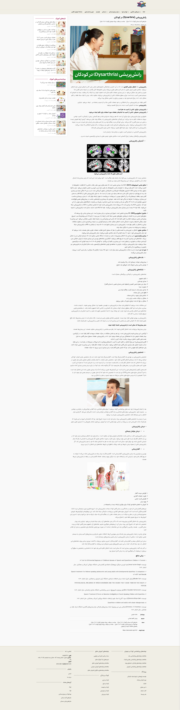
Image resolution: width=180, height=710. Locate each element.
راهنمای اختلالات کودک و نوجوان (129, 626)
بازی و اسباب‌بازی (89, 12)
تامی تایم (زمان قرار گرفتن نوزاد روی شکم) (45, 107)
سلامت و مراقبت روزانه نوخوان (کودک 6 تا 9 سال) (112, 21)
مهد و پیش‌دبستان (114, 12)
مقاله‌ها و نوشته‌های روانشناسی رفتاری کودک (135, 660)
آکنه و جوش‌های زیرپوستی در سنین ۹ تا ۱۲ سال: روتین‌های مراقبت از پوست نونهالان (45, 69)
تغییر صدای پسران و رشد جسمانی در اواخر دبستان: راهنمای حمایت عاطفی (45, 122)
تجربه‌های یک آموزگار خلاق (102, 660)
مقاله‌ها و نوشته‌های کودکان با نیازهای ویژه (135, 663)
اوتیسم (98, 12)
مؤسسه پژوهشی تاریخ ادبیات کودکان (137, 676)
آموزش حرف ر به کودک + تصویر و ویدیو (46, 114)
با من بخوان (143, 687)
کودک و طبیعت (105, 687)
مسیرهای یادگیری (135, 12)
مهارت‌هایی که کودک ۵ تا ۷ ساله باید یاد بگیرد (45, 91)
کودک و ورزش (105, 694)
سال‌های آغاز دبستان (66, 698)
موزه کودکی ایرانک (141, 680)
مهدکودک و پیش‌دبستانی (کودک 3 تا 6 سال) (126, 624)
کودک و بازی (105, 680)
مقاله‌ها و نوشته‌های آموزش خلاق (100, 663)
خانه (144, 12)
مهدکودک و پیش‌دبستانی (65, 694)
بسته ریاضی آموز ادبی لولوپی (101, 656)
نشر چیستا (143, 694)
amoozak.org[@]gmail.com (63, 664)
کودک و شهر (106, 684)
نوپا (70, 691)
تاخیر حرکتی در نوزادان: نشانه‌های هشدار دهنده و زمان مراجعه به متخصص (46, 130)
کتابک (144, 684)
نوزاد (70, 687)
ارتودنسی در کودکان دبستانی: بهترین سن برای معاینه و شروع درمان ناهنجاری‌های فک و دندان (45, 62)
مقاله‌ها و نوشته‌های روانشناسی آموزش (136, 667)
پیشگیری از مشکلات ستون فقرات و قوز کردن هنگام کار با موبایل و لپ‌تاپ (45, 46)
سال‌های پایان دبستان (65, 701)
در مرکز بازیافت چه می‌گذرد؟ (47, 83)
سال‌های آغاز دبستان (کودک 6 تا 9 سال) (136, 21)
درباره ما (69, 677)
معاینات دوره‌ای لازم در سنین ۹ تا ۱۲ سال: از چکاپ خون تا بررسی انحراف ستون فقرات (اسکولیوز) (46, 38)
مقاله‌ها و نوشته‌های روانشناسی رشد (137, 656)
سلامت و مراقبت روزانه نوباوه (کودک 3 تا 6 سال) (101, 624)
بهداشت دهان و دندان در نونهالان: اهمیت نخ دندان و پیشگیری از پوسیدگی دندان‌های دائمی (46, 31)
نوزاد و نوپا (124, 12)
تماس (69, 674)
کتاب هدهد (143, 691)
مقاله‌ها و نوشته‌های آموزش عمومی (100, 667)
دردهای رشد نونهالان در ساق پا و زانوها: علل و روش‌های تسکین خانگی (45, 54)
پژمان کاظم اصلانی (132, 618)
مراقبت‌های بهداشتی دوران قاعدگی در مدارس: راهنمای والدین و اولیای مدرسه (45, 23)
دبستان (104, 12)
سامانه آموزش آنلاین (76, 12)
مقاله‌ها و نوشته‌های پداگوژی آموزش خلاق (98, 670)
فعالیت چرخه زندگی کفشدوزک (47, 98)
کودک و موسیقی (104, 691)
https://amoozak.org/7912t (130, 630)
